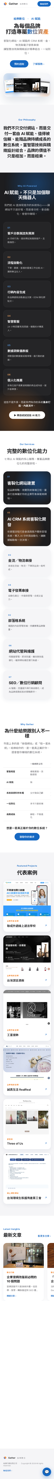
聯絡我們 (44, 4)
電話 (5, 1395)
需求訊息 (8, 1408)
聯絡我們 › (7, 1470)
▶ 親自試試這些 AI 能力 (27, 415)
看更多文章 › (44, 1236)
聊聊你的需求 (27, 836)
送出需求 (26, 1436)
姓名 (6, 1369)
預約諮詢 (19, 64)
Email (7, 1382)
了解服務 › (38, 64)
